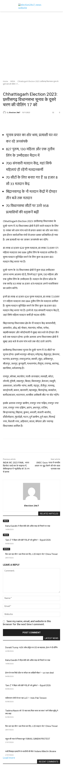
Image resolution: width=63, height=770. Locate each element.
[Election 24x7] (5, 112)
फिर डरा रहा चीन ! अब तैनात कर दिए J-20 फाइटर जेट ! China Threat (31, 554)
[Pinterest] (29, 120)
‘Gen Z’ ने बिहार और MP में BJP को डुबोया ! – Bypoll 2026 (28, 540)
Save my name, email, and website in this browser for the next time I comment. (27, 623)
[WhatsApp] (35, 120)
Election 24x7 (14, 112)
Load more (9, 758)
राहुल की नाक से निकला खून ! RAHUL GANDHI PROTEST (27, 739)
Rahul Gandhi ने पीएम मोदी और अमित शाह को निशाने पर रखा (27, 526)
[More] (42, 120)
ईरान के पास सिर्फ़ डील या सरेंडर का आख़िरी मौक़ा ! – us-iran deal (29, 673)
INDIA (12, 81)
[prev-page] (4, 559)
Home (5, 81)
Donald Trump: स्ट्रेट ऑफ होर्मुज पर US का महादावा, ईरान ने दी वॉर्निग (31, 647)
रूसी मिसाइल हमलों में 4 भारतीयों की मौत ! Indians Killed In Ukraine (30, 751)
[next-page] (6, 559)
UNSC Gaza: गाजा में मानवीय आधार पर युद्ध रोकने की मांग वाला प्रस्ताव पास (47, 465)
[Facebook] (15, 120)
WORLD (6, 549)
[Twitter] (22, 120)
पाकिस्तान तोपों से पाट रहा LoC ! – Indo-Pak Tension (26, 698)
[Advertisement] (31, 44)
